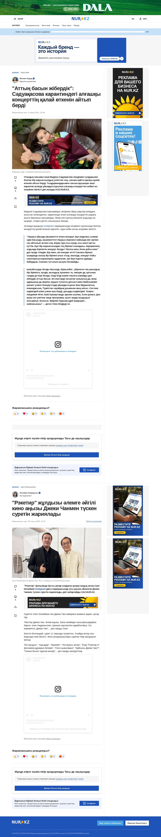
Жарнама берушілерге (137, 823)
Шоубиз (16, 25)
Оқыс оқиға (66, 25)
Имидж (76, 25)
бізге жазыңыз (53, 396)
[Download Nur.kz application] (80, 7)
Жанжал (56, 25)
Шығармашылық (32, 25)
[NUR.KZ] (80, 19)
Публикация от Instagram (58, 384)
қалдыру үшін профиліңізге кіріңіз (69, 445)
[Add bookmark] (15, 207)
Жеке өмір (46, 25)
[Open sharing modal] (15, 198)
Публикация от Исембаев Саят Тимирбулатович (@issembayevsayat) (58, 729)
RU (133, 19)
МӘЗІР (20, 19)
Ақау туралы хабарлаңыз (110, 823)
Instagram (48, 226)
